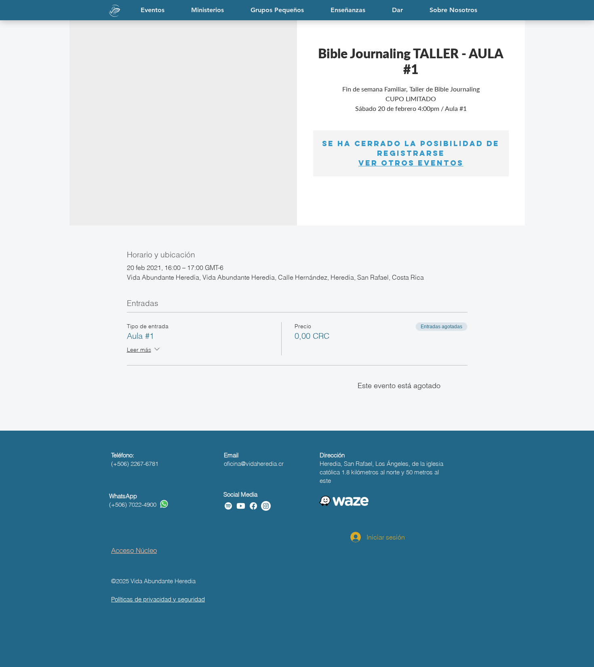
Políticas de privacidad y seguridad (158, 599)
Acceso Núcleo (134, 550)
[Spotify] (228, 506)
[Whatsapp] (164, 504)
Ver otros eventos (410, 163)
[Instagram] (266, 506)
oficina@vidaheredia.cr (254, 463)
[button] (348, 10)
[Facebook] (253, 506)
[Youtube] (241, 506)
